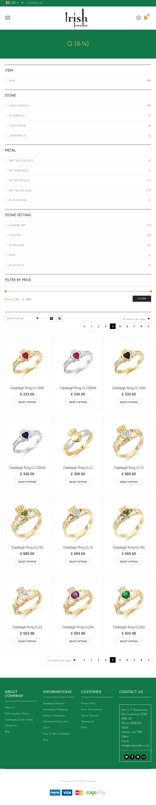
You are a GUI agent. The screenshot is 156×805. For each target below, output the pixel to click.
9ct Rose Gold (18, 170)
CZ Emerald (17, 115)
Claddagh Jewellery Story (19, 719)
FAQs (84, 727)
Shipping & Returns (54, 703)
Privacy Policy (88, 703)
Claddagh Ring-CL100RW (78, 388)
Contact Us (35, 3)
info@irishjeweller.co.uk (135, 745)
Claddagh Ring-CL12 (78, 467)
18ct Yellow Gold (21, 160)
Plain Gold (16, 265)
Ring (12, 80)
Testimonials (87, 721)
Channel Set (17, 225)
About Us (10, 707)
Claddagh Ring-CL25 (27, 627)
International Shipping (55, 709)
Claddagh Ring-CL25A (78, 627)
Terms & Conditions (91, 709)
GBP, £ (15, 3)
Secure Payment (90, 715)
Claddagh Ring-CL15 (129, 467)
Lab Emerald (17, 135)
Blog (7, 731)
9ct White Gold (19, 180)
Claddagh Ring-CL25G (129, 627)
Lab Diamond (17, 125)
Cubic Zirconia (19, 105)
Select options (27, 402)
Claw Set (15, 235)
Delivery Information (54, 715)
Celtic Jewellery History (17, 713)
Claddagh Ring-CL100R (27, 388)
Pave (12, 255)
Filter (142, 298)
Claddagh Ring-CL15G (27, 547)
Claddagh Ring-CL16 (78, 547)
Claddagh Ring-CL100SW (27, 467)
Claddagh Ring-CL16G (129, 547)
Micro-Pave (16, 245)
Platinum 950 (18, 200)
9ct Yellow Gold (20, 190)
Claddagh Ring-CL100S (129, 388)
